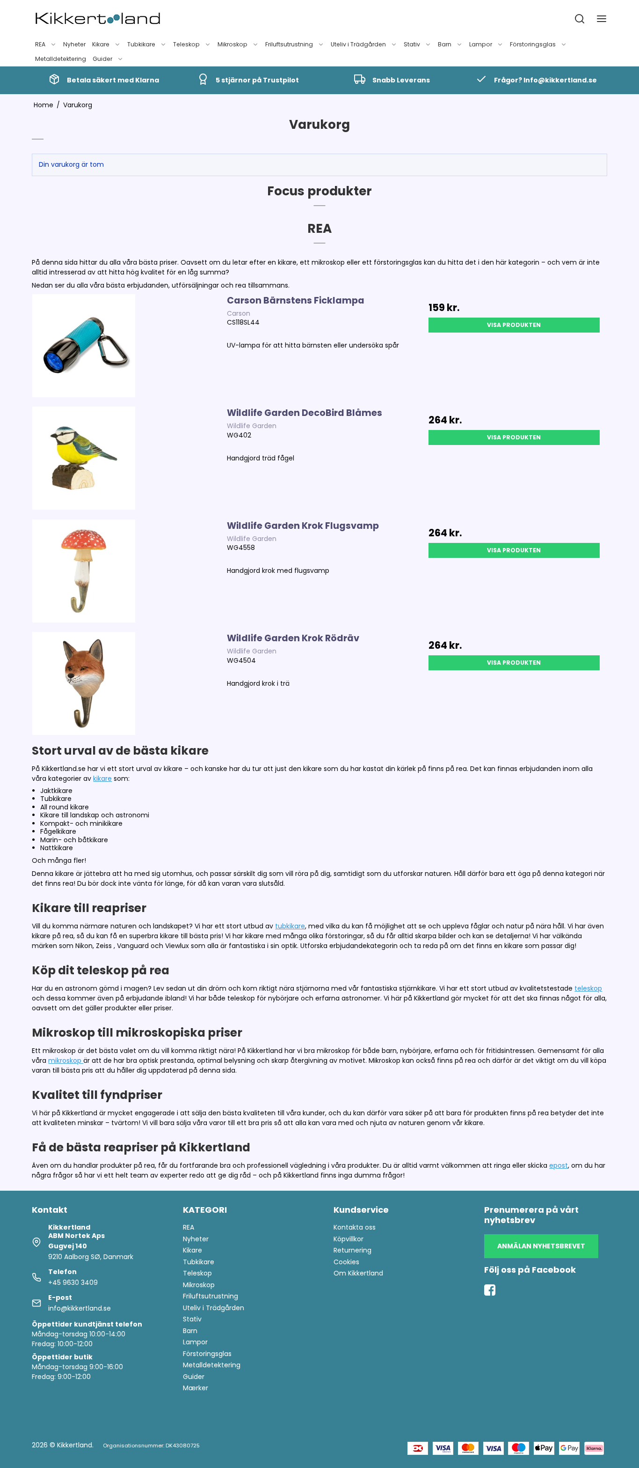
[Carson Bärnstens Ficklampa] (83, 345)
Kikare (100, 44)
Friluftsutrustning (289, 44)
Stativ (412, 44)
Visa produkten (514, 325)
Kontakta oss (355, 1227)
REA (40, 44)
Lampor (480, 44)
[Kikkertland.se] (98, 19)
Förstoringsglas (533, 44)
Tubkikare (141, 44)
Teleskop (186, 44)
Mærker (195, 1388)
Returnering (352, 1250)
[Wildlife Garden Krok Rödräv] (83, 683)
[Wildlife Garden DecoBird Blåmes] (83, 458)
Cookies (346, 1262)
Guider (102, 59)
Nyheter (74, 44)
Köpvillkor (348, 1239)
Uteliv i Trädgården (358, 44)
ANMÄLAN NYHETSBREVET (541, 1246)
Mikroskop (232, 44)
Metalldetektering (60, 59)
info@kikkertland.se (79, 1308)
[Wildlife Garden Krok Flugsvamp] (83, 571)
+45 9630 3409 (73, 1282)
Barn (444, 44)
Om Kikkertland (358, 1273)
